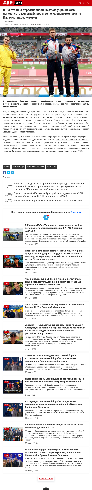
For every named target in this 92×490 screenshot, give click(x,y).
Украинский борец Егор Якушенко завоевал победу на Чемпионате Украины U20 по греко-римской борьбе (54, 380)
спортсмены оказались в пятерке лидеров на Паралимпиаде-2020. (53, 151)
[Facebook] (4, 172)
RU (88, 3)
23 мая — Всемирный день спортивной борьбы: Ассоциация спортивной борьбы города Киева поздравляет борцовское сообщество (51, 358)
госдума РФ (52, 167)
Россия (7, 167)
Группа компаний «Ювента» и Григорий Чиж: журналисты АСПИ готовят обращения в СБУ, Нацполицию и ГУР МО (48, 194)
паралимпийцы (18, 167)
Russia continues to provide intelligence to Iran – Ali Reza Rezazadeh (48, 200)
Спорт (12, 21)
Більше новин (46, 478)
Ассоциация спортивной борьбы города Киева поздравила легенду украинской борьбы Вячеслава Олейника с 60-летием (53, 404)
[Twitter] (8, 172)
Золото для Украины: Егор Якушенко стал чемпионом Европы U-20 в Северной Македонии (54, 306)
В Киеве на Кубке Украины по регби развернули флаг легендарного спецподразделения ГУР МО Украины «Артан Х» (54, 228)
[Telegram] (12, 172)
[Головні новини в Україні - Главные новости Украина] (13, 3)
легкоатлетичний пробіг (36, 167)
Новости (6, 21)
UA (84, 3)
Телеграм (76, 212)
